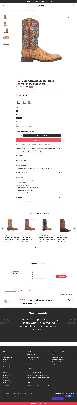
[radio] (18, 102)
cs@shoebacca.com (33, 357)
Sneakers (5, 359)
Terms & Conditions (57, 357)
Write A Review (61, 276)
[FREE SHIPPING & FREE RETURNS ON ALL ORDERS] (38, 1)
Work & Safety (7, 366)
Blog (53, 364)
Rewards (30, 368)
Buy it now (38, 140)
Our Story (54, 355)
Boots (4, 361)
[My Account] (70, 5)
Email (28, 382)
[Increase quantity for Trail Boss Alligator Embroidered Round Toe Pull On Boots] (21, 135)
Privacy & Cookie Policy (58, 359)
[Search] (67, 5)
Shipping (19, 197)
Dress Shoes (6, 364)
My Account (30, 359)
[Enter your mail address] (48, 385)
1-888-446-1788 (31, 355)
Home (4, 10)
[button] (38, 403)
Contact (29, 366)
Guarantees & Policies (58, 361)
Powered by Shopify (28, 393)
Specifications (21, 172)
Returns (29, 361)
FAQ (28, 364)
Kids (4, 355)
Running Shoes (7, 357)
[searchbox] (9, 290)
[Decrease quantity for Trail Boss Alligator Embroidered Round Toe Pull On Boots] (17, 135)
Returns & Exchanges (24, 201)
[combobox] (24, 290)
